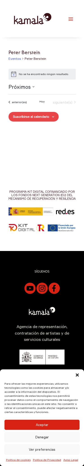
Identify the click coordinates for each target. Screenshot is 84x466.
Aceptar (42, 425)
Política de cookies (18, 460)
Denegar (42, 437)
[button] (77, 375)
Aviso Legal (70, 460)
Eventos (15, 58)
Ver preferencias (42, 449)
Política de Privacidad (47, 460)
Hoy (42, 101)
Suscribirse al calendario (31, 116)
